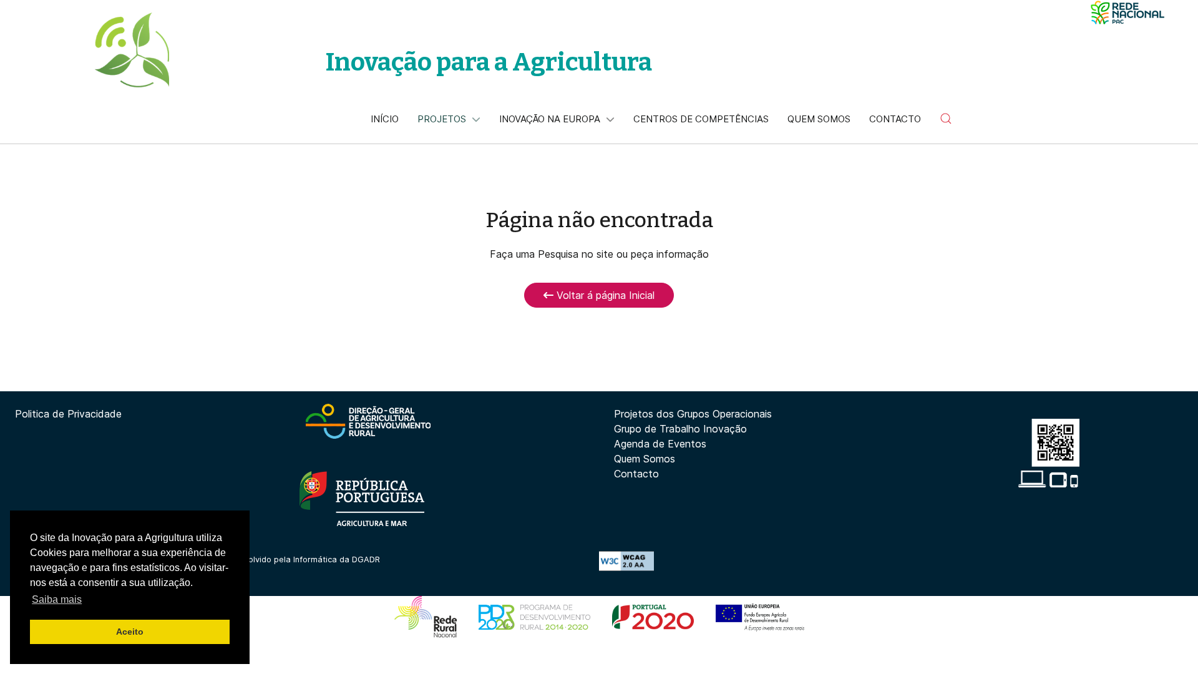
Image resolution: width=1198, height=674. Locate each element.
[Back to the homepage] (131, 49)
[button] (946, 119)
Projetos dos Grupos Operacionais (693, 414)
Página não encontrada (599, 220)
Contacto (636, 473)
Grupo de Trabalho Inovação (680, 428)
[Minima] (1127, 12)
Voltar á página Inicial (604, 295)
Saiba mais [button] (57, 599)
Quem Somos (644, 458)
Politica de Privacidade (68, 414)
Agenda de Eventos (660, 443)
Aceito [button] (130, 632)
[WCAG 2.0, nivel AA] (626, 560)
